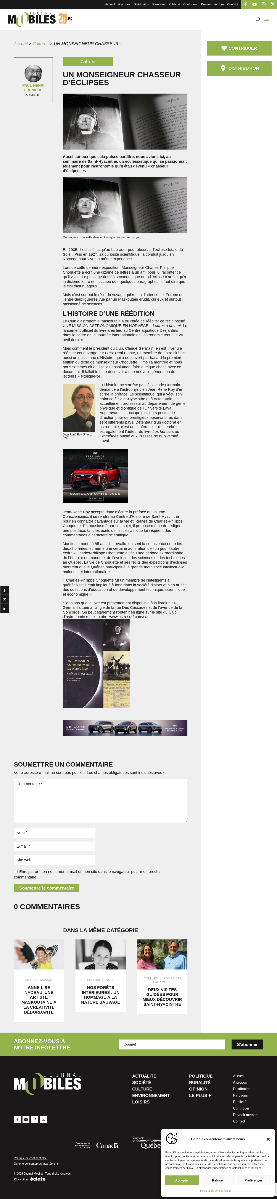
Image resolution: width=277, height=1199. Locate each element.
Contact (232, 4)
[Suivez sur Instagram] (34, 1119)
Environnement (151, 1096)
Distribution (141, 4)
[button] (268, 1139)
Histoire (167, 978)
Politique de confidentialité (215, 1190)
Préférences (254, 1180)
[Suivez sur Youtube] (26, 1119)
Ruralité (200, 1083)
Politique (201, 1076)
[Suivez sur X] (43, 1119)
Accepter (182, 1180)
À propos (124, 4)
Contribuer (190, 4)
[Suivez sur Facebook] (17, 1119)
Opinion (198, 1089)
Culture (142, 1089)
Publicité (174, 4)
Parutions (158, 4)
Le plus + (200, 1096)
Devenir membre (212, 4)
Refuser (218, 1180)
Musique (47, 980)
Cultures (41, 43)
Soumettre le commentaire (46, 888)
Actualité (144, 1076)
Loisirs (141, 1102)
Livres (109, 980)
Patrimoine (162, 982)
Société (141, 1083)
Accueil (110, 4)
